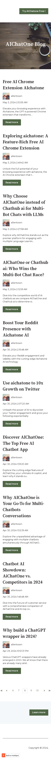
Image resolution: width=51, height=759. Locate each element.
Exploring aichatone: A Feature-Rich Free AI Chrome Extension (25, 142)
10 (37, 690)
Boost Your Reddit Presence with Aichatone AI (20, 329)
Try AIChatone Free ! (33, 11)
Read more (12, 122)
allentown (16, 96)
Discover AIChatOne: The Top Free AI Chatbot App (23, 443)
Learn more (38, 712)
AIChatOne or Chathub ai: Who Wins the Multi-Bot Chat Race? (25, 269)
